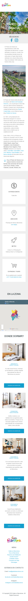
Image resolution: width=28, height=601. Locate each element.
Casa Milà (10, 150)
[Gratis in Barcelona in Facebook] (11, 41)
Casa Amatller (15, 152)
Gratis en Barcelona (14, 551)
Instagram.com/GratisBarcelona (14, 582)
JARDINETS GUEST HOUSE (14, 364)
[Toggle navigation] (14, 1)
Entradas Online (14, 558)
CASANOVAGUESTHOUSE (14, 412)
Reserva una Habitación (14, 554)
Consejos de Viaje (14, 560)
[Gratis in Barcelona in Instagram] (16, 41)
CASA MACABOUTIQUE (14, 505)
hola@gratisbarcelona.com (15, 571)
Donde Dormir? (14, 556)
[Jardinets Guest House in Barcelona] (14, 352)
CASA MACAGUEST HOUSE (14, 457)
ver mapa (14, 224)
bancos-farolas (8, 154)
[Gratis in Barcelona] (6, 4)
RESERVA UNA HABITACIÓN (14, 385)
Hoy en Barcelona (14, 553)
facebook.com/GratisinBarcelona (14, 577)
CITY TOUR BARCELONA (14, 277)
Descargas (14, 562)
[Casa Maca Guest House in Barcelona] (14, 445)
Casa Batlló (17, 150)
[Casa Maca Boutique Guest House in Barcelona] (14, 493)
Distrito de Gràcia (11, 113)
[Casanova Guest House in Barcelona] (14, 400)
